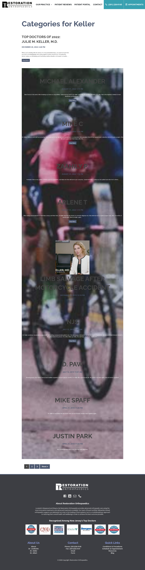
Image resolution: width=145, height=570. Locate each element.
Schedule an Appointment (112, 549)
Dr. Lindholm (33, 549)
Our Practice (43, 5)
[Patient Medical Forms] (16, 4)
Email (73, 551)
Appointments (135, 4)
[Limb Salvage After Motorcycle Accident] (72, 273)
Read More (26, 60)
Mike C (72, 123)
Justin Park (72, 436)
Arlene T (72, 202)
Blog (112, 553)
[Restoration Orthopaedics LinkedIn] (69, 496)
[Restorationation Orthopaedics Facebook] (65, 496)
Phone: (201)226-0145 (73, 546)
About (33, 546)
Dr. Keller (33, 551)
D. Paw (72, 364)
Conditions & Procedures (112, 546)
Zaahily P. (72, 166)
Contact (97, 4)
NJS (72, 321)
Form (73, 553)
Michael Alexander (72, 81)
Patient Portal (82, 4)
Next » (45, 466)
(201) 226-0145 (115, 4)
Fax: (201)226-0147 (73, 549)
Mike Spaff (72, 400)
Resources (112, 551)
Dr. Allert (33, 553)
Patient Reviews (63, 4)
